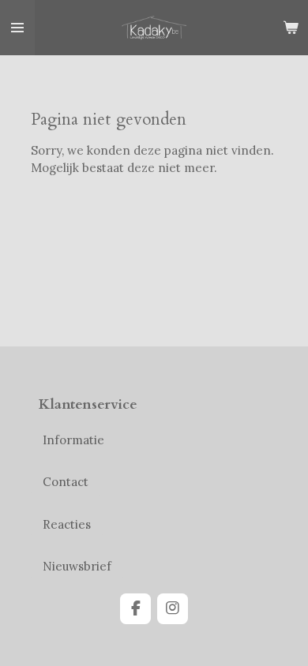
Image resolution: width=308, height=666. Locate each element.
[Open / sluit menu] (17, 27)
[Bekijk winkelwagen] (290, 27)
